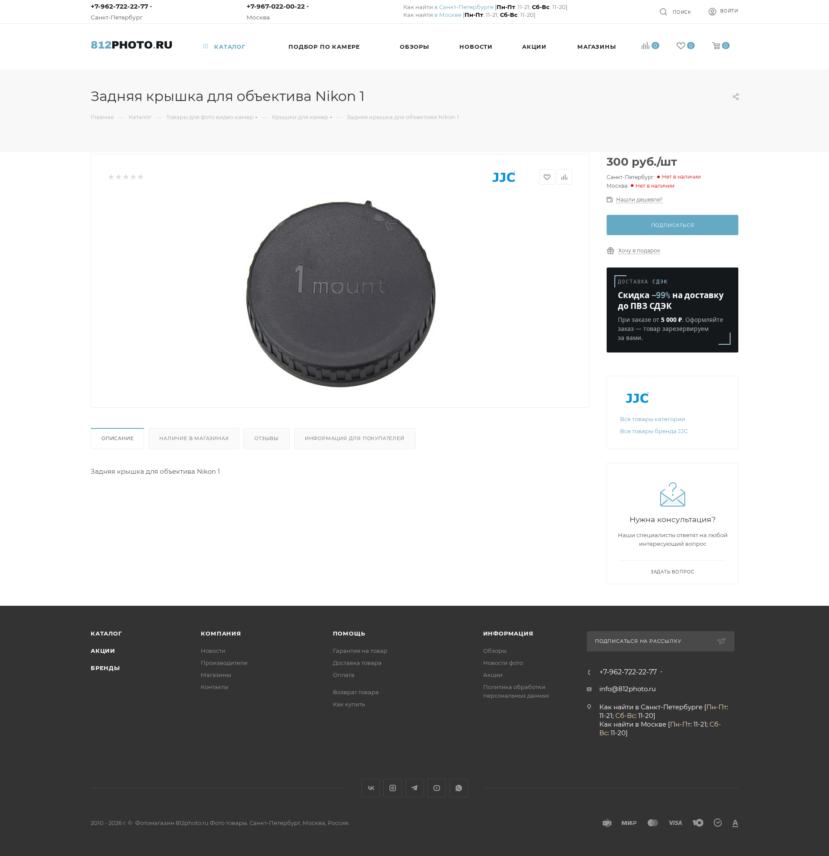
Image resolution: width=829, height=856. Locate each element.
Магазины (216, 674)
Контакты (214, 686)
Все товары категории (652, 418)
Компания (221, 633)
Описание (117, 438)
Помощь (349, 633)
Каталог (106, 633)
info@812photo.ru (627, 689)
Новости (213, 650)
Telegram (414, 788)
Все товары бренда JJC (654, 431)
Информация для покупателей (355, 438)
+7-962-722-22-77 (119, 6)
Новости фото (503, 662)
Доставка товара (357, 662)
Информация (508, 633)
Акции (103, 650)
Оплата (343, 674)
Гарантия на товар (360, 650)
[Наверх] (787, 572)
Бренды (105, 667)
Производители (224, 662)
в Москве (448, 14)
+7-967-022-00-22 (276, 6)
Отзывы (266, 438)
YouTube (436, 788)
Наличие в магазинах (193, 438)
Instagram (392, 788)
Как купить (349, 704)
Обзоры (494, 650)
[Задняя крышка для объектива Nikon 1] (340, 293)
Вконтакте (370, 788)
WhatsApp (458, 788)
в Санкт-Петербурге (464, 6)
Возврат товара (356, 692)
